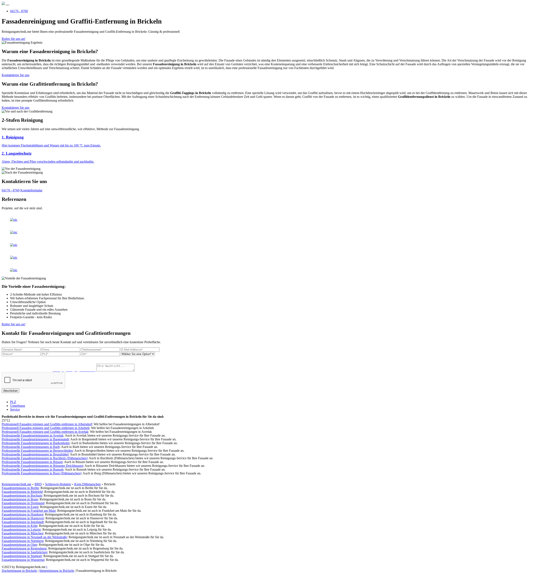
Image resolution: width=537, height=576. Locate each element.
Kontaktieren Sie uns (15, 75)
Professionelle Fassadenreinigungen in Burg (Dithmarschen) (41, 473)
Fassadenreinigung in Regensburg (24, 548)
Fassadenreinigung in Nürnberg (22, 541)
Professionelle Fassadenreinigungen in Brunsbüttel (35, 454)
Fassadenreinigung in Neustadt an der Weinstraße (34, 537)
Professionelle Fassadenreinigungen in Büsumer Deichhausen (42, 465)
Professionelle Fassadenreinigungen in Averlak (32, 435)
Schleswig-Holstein (58, 484)
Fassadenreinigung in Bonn (20, 499)
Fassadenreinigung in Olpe (19, 544)
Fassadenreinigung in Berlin (20, 488)
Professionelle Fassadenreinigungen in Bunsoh (32, 469)
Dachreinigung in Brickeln (19, 570)
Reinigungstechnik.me (16, 484)
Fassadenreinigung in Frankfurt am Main (29, 510)
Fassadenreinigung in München (22, 533)
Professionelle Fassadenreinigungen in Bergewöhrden (37, 450)
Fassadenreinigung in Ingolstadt (23, 522)
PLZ (13, 402)
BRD (38, 484)
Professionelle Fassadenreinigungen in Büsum (32, 462)
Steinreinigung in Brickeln (56, 570)
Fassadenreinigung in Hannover (23, 518)
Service (15, 409)
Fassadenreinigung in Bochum (22, 495)
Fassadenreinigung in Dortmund (23, 503)
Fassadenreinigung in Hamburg (22, 514)
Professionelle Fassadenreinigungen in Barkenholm (35, 443)
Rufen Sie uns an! (13, 39)
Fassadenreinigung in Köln (19, 526)
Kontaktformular (31, 190)
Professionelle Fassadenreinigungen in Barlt (31, 447)
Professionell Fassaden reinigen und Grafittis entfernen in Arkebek (45, 428)
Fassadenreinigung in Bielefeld (22, 492)
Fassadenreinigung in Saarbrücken (24, 552)
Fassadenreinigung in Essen (20, 507)
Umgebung (17, 405)
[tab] (268, 141)
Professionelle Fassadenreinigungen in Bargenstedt (35, 439)
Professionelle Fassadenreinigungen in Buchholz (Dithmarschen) (44, 458)
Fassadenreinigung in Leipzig (21, 529)
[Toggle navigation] (7, 5)
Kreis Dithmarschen (87, 484)
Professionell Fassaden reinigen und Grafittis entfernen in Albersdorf (47, 424)
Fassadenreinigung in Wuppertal (23, 560)
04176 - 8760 (19, 11)
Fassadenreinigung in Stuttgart (22, 556)
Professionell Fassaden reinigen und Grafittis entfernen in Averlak (45, 431)
